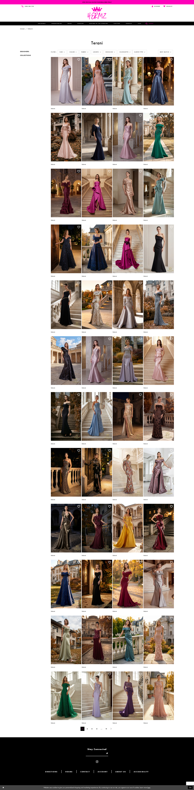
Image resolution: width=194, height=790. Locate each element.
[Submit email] (107, 753)
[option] (66, 81)
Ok (190, 787)
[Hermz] (97, 13)
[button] (62, 52)
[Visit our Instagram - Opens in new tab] (97, 761)
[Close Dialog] (3, 788)
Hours (69, 772)
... (101, 729)
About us (120, 772)
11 (106, 729)
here (148, 787)
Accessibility (141, 772)
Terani (30, 29)
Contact (85, 772)
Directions (51, 772)
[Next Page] (111, 729)
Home (22, 29)
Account (103, 772)
